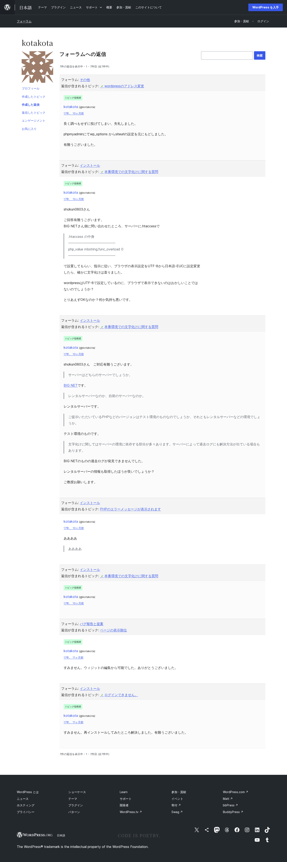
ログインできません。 (121, 695)
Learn (124, 792)
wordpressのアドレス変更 (124, 86)
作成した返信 (30, 104)
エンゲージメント (33, 120)
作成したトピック (33, 96)
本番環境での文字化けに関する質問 (131, 172)
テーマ (72, 798)
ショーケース (77, 792)
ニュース (23, 798)
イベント (177, 798)
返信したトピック (33, 112)
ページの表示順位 (113, 630)
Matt (228, 798)
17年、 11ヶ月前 (73, 657)
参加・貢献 (178, 792)
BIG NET (71, 385)
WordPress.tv (131, 812)
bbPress (230, 805)
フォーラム (24, 21)
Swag (177, 812)
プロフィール (30, 88)
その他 (85, 80)
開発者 (124, 805)
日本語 (61, 835)
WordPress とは (28, 792)
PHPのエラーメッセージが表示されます (130, 509)
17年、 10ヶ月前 (74, 113)
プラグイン (75, 805)
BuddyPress (233, 812)
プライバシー (25, 812)
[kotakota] (37, 67)
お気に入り (29, 128)
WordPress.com (235, 792)
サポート (126, 798)
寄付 (176, 805)
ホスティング (25, 805)
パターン (74, 812)
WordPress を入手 (265, 7)
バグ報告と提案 (91, 624)
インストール (90, 165)
